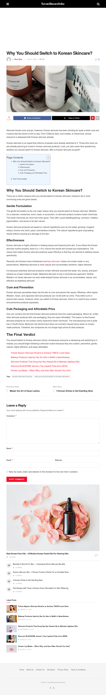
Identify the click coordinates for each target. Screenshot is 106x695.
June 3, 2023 (32, 59)
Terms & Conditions (78, 669)
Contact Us (40, 669)
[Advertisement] (53, 27)
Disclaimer (51, 669)
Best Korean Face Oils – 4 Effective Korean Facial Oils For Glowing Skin (37, 553)
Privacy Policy (63, 669)
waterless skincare (50, 261)
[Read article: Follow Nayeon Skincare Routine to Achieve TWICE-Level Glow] (11, 609)
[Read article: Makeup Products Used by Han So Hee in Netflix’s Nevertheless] (11, 618)
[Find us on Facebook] (50, 687)
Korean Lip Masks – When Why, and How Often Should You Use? (41, 370)
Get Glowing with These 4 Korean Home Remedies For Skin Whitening (40, 588)
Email (9, 460)
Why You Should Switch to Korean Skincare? (31, 161)
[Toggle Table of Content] (47, 157)
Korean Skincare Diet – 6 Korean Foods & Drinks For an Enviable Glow (41, 572)
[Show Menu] (7, 4)
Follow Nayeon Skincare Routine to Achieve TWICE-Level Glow (40, 352)
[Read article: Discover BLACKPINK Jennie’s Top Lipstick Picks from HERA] (11, 638)
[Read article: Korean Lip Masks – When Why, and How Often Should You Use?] (11, 648)
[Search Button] (98, 4)
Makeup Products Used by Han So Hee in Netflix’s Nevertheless (40, 357)
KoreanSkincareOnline (52, 3)
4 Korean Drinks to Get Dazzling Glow (28, 580)
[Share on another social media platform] (97, 118)
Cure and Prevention (27, 170)
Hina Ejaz (18, 59)
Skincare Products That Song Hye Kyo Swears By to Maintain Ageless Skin (45, 361)
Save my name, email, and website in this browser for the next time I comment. (43, 471)
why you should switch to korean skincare (52, 376)
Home (22, 669)
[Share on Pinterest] (93, 118)
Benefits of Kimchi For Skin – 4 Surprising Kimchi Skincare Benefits (39, 564)
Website (58, 460)
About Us (29, 669)
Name (9, 448)
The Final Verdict (20, 178)
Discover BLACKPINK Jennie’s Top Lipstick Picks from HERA (39, 366)
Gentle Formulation (27, 164)
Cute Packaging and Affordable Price (33, 173)
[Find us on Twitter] (54, 687)
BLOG (42, 59)
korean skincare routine (22, 376)
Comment (11, 416)
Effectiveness (25, 167)
